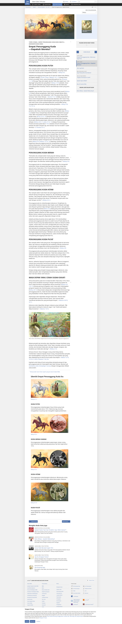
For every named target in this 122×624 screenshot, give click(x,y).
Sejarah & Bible (30, 605)
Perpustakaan (28, 7)
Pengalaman (58, 604)
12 (49, 141)
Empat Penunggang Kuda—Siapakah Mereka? (86, 63)
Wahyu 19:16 (55, 83)
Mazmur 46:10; (63, 300)
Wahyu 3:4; (65, 104)
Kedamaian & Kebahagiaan (32, 593)
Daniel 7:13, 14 (52, 97)
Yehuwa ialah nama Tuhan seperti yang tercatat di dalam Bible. (45, 372)
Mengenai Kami (59, 587)
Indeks (43, 601)
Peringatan (58, 598)
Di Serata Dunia (59, 606)
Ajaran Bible (29, 583)
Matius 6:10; (36, 141)
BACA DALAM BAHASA (91, 10)
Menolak (32, 621)
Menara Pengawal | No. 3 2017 (44, 7)
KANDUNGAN (86, 52)
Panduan (43, 603)
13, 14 (33, 106)
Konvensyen (58, 600)
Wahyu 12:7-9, (44, 141)
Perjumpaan (58, 597)
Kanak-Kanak (29, 599)
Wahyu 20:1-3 (33, 290)
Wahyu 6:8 (63, 248)
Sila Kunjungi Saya (40, 567)
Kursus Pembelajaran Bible (32, 589)
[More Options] (95, 7)
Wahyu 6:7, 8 (34, 502)
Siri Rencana (44, 593)
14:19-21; (31, 359)
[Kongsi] (92, 7)
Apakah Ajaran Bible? (82, 80)
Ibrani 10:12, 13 (41, 116)
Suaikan (38, 621)
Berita (57, 583)
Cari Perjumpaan (87, 586)
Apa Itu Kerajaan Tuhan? (42, 557)
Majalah (34, 7)
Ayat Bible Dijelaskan (31, 588)
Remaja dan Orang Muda (32, 597)
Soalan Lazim (58, 589)
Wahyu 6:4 (66, 161)
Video (43, 606)
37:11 (30, 302)
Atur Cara (43, 599)
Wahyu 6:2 (62, 72)
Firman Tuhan (45, 77)
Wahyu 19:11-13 (54, 77)
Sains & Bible (29, 603)
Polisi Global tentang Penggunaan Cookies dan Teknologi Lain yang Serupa (65, 616)
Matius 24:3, (37, 122)
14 (32, 81)
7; (42, 122)
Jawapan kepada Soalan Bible (32, 586)
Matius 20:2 (47, 208)
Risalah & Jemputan (45, 591)
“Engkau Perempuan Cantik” (83, 76)
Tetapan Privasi (43, 617)
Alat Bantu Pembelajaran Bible (33, 591)
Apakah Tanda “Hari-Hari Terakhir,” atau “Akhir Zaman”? (50, 530)
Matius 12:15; (65, 357)
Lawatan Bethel (59, 595)
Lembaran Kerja (45, 597)
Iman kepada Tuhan (31, 601)
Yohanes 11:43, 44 (43, 359)
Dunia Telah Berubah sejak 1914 (44, 548)
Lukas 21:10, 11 (47, 122)
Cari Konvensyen (75, 588)
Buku (43, 588)
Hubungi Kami (59, 593)
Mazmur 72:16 (44, 309)
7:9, (30, 106)
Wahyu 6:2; (65, 284)
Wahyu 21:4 (53, 349)
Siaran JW (43, 605)
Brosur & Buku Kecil (45, 589)
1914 (47, 124)
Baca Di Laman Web (81, 84)
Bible (43, 586)
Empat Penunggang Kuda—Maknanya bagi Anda (86, 57)
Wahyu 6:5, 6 (46, 200)
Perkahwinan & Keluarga (32, 595)
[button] (46, 4)
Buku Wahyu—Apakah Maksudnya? (45, 539)
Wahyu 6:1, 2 (34, 399)
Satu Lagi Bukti (80, 68)
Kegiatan (58, 602)
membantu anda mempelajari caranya (40, 366)
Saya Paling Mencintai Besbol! (84, 72)
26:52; (36, 359)
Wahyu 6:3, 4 (34, 434)
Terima (27, 621)
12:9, (30, 286)
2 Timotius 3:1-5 (39, 127)
